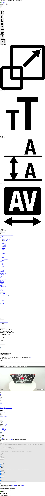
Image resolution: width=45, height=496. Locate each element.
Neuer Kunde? (31, 357)
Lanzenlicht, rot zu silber (2, 399)
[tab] (2, 327)
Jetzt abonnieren (2, 435)
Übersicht (1, 235)
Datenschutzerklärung (22, 485)
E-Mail (1, 484)
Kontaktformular (5, 425)
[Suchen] (7, 4)
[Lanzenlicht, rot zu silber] (3, 398)
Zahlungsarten (10, 235)
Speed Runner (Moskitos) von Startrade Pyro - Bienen (6, 408)
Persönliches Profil (4, 235)
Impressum (3, 428)
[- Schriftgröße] (1, 137)
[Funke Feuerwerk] (2, 303)
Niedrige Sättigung (2, 30)
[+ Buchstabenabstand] (5, 230)
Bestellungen (13, 235)
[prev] (1, 421)
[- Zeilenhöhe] (1, 183)
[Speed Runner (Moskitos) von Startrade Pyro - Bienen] (6, 407)
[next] (2, 421)
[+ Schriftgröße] (4, 137)
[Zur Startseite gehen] (2, 2)
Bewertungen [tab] (3, 326)
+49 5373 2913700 (5, 424)
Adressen (7, 235)
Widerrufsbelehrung (4, 429)
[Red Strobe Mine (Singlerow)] (3, 416)
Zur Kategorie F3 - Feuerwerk (3, 288)
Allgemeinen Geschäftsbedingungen (14, 485)
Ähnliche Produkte (4, 391)
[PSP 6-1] (1, 403)
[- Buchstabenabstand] (1, 230)
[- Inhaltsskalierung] (1, 90)
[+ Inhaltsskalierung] (4, 90)
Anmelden (1, 360)
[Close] (0, 318)
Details (1, 420)
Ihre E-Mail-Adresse (2, 358)
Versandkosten (11, 439)
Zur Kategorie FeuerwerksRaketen (3, 281)
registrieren (2, 234)
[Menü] (1, 5)
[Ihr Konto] (1, 231)
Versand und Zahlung (4, 430)
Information (1, 426)
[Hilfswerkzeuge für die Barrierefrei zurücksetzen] (1, 10)
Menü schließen (2, 365)
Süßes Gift (1, 394)
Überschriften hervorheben (3, 44)
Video (1, 397)
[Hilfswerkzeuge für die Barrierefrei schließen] (2, 10)
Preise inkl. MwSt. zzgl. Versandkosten (4, 322)
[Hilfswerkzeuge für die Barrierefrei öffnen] (0, 7)
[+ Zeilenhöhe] (4, 183)
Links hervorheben (2, 38)
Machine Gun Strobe (2, 412)
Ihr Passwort (1, 359)
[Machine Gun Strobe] (2, 411)
